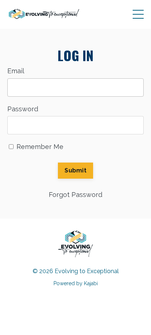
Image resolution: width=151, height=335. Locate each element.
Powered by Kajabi (76, 283)
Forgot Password (75, 194)
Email (15, 71)
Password (22, 109)
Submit (75, 170)
